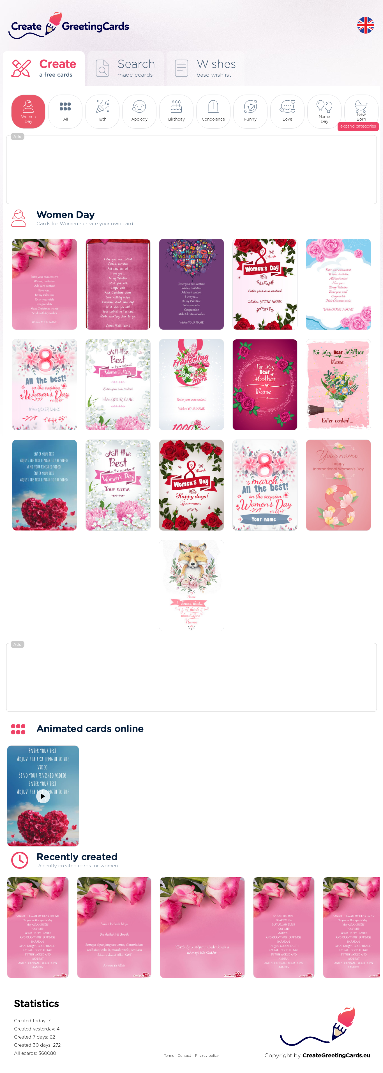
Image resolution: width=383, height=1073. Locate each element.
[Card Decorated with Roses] (338, 285)
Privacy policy (207, 1055)
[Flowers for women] (338, 486)
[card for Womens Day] (191, 285)
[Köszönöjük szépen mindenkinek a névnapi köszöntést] (202, 928)
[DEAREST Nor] (284, 928)
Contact (184, 1055)
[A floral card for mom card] (338, 385)
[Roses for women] (191, 486)
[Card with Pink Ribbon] (118, 285)
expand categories (358, 126)
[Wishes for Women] (118, 486)
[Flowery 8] (44, 385)
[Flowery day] (264, 285)
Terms (169, 1055)
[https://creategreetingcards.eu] (178, 25)
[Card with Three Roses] (44, 285)
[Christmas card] (118, 385)
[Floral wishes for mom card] (264, 385)
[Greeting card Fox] (191, 586)
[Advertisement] (191, 170)
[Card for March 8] (264, 486)
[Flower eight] (191, 385)
